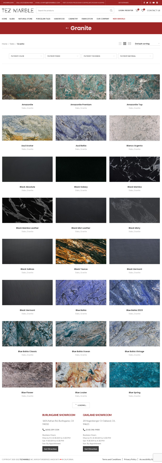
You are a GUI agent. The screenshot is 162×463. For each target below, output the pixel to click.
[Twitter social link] (147, 2)
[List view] (120, 44)
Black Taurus (81, 269)
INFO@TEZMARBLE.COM (51, 3)
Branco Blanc (81, 433)
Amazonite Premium (81, 104)
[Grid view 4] (129, 44)
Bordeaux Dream (27, 433)
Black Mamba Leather (27, 228)
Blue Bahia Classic (27, 351)
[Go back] (67, 28)
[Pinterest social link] (157, 2)
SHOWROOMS (8, 3)
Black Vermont (134, 269)
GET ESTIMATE (123, 3)
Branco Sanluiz (134, 433)
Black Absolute (27, 186)
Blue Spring (134, 392)
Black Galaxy (81, 186)
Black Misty (134, 228)
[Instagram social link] (150, 2)
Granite (30, 108)
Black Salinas (27, 269)
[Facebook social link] (144, 2)
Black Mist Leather (81, 228)
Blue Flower (27, 392)
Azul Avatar (27, 145)
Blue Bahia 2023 (134, 310)
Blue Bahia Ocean (81, 351)
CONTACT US (153, 10)
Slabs (12, 43)
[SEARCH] (111, 10)
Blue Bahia (81, 310)
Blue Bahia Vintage (134, 351)
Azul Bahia (81, 145)
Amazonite (27, 104)
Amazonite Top (135, 104)
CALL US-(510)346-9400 (24, 3)
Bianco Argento (135, 145)
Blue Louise (81, 392)
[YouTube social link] (153, 2)
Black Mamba (135, 186)
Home (5, 43)
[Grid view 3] (124, 44)
